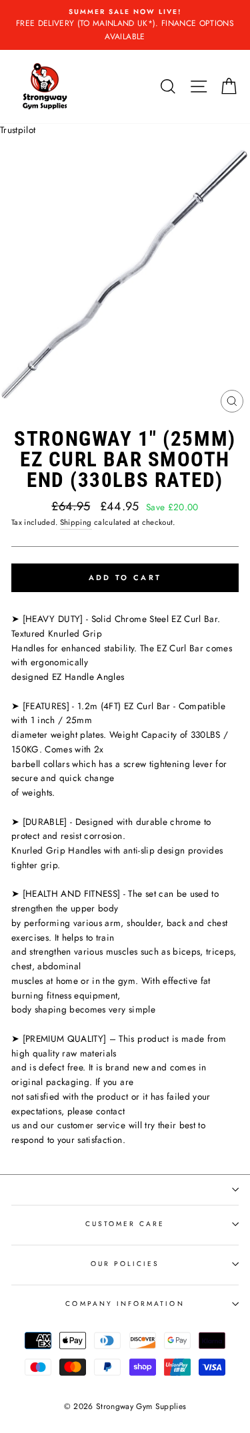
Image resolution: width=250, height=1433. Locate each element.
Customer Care (125, 1224)
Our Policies (125, 1264)
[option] (125, 25)
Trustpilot (17, 129)
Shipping (76, 522)
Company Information (124, 1304)
